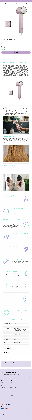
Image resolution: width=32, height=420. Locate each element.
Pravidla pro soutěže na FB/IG (14, 392)
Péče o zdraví (3, 385)
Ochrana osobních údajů (13, 388)
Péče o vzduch (3, 388)
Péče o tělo (3, 387)
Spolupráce (11, 395)
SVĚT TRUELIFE (22, 3)
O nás (26, 3)
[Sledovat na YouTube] (5, 414)
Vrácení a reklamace (13, 385)
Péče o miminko (3, 382)
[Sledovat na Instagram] (3, 414)
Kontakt (11, 384)
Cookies (11, 390)
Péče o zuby (3, 384)
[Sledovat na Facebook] (1, 414)
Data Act (11, 393)
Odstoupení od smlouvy (13, 396)
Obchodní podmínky (13, 387)
